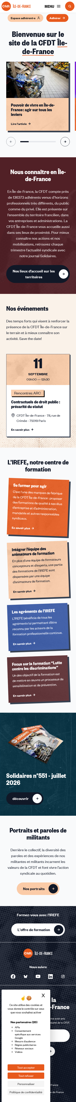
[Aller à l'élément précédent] (11, 141)
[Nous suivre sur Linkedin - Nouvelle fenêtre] (50, 976)
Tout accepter (26, 1067)
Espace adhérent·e (23, 18)
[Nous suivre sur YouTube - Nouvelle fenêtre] (38, 976)
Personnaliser (26, 1084)
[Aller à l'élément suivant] (65, 141)
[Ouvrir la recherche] (69, 6)
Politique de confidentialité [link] (26, 1092)
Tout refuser (26, 1076)
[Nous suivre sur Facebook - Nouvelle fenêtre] (13, 976)
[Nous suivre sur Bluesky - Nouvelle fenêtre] (25, 976)
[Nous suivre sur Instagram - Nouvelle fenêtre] (63, 976)
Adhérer (55, 18)
